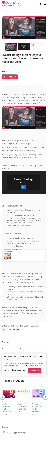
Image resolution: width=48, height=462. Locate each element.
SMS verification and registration (7, 407)
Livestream (35, 326)
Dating (6, 326)
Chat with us (9, 77)
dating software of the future (11, 5)
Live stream (7, 329)
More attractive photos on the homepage (22, 409)
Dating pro (14, 326)
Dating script (24, 326)
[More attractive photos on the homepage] (23, 393)
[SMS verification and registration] (8, 393)
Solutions (16, 329)
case (4, 66)
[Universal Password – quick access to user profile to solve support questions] (38, 393)
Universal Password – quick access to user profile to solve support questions (37, 412)
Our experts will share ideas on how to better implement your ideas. (23, 364)
